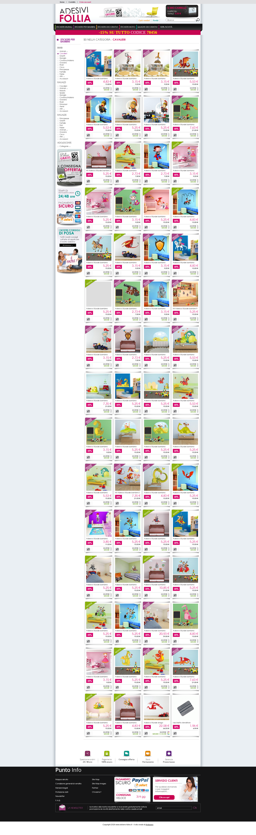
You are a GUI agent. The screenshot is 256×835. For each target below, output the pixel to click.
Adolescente (64, 143)
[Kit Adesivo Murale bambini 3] (91, 149)
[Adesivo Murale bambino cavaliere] (98, 76)
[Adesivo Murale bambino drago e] (178, 333)
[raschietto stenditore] (185, 720)
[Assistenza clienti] (175, 802)
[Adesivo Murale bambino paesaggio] (156, 352)
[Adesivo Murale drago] (156, 720)
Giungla (63, 58)
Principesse (64, 69)
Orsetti (62, 56)
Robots (62, 91)
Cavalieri (63, 53)
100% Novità (166, 26)
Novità (155, 20)
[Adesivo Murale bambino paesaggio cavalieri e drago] (156, 444)
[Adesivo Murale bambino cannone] (120, 287)
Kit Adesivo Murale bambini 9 (185, 308)
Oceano (63, 63)
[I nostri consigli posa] (69, 274)
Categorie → (65, 146)
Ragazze (62, 115)
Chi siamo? (96, 792)
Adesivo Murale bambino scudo (154, 263)
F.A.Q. (57, 800)
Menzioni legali (61, 787)
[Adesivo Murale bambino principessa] (98, 674)
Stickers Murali (64, 26)
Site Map (95, 779)
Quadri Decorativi (147, 26)
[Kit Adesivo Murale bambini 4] (120, 471)
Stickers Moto (127, 26)
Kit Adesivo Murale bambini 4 (127, 492)
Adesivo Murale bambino (97, 78)
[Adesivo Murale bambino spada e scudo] (127, 352)
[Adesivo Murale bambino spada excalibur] (156, 76)
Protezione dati (61, 792)
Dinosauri (63, 104)
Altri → (62, 76)
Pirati (62, 65)
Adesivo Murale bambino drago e (183, 355)
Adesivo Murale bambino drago (183, 79)
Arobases (149, 825)
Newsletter (60, 796)
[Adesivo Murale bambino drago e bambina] (127, 674)
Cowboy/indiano (67, 60)
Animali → (64, 51)
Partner (95, 787)
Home (62, 2)
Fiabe (62, 74)
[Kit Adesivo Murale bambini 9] (178, 287)
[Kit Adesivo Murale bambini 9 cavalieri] (185, 306)
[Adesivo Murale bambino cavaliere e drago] (127, 398)
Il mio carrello (177, 8)
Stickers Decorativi (108, 26)
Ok (194, 808)
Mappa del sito (61, 779)
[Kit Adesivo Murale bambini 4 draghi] (127, 490)
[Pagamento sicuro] (69, 213)
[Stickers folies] (75, 21)
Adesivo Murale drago (153, 722)
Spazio (62, 93)
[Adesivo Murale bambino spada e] (120, 333)
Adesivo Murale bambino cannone (126, 309)
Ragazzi (61, 82)
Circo (62, 67)
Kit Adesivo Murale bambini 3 (98, 170)
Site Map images (99, 783)
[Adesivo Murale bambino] (91, 57)
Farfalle (63, 72)
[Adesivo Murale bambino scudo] (149, 241)
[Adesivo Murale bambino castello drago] (98, 720)
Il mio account (85, 2)
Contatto (72, 2)
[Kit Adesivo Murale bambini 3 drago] (98, 168)
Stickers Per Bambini (85, 26)
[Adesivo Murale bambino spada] (149, 57)
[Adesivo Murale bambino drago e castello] (156, 628)
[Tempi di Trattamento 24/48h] (69, 194)
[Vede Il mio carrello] (190, 15)
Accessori (64, 79)
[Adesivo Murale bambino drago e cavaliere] (185, 352)
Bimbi (60, 48)
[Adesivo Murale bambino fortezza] (156, 306)
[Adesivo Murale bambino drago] (178, 57)
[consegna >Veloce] (132, 798)
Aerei (62, 106)
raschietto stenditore (182, 722)
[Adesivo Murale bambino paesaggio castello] (127, 444)
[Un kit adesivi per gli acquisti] (125, 16)
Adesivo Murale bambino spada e (126, 355)
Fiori (61, 125)
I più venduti (144, 20)
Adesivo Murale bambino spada (154, 79)
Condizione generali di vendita (68, 783)
